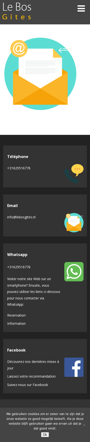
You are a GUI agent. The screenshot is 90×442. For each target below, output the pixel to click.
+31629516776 (18, 168)
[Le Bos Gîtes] (16, 21)
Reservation (16, 315)
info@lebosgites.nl (21, 217)
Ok (45, 434)
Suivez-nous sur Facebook (27, 384)
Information (16, 323)
